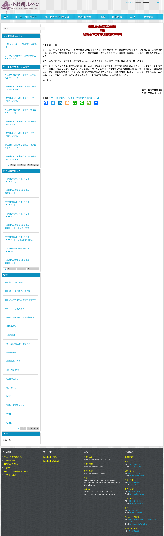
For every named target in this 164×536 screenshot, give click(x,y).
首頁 (6, 17)
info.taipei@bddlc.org (136, 476)
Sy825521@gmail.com (137, 485)
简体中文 (129, 2)
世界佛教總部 (85, 17)
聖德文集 (148, 17)
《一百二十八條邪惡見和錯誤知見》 (20, 317)
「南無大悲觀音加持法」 (15, 405)
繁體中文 (138, 2)
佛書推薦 (117, 17)
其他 (133, 17)
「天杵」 (9, 423)
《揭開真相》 (11, 352)
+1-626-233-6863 (133, 464)
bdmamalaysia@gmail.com (138, 524)
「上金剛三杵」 (12, 379)
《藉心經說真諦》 (13, 370)
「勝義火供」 (11, 396)
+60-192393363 (133, 531)
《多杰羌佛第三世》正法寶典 (17, 344)
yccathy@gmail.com (136, 466)
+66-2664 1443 (132, 510)
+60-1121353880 (146, 519)
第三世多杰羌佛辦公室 (57, 17)
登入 (159, 2)
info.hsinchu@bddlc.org (137, 503)
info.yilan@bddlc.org (136, 494)
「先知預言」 (11, 388)
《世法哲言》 (11, 326)
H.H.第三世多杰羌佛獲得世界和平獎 (20, 300)
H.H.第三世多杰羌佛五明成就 (17, 291)
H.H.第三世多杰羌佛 (26, 17)
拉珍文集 (7, 440)
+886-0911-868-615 (134, 501)
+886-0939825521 (134, 482)
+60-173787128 (133, 519)
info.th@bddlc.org (135, 512)
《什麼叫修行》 (12, 335)
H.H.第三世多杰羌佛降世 (15, 309)
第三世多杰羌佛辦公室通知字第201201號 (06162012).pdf (75, 98)
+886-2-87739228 (133, 473)
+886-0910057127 (134, 492)
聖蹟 (103, 17)
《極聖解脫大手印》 (14, 361)
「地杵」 (9, 414)
